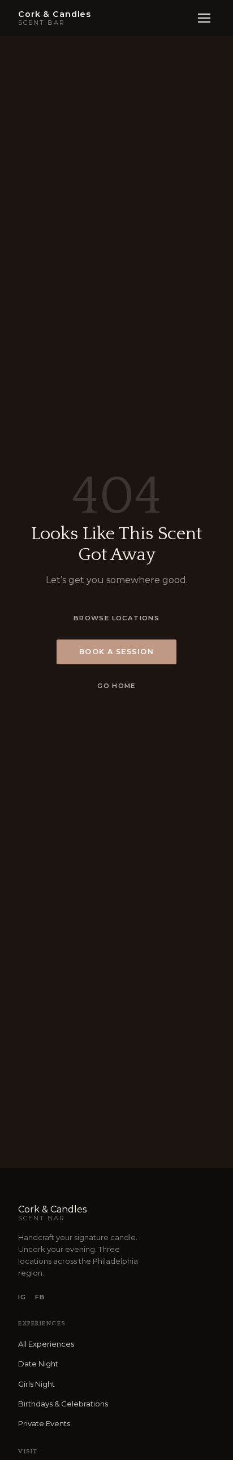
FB (40, 1297)
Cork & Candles (52, 1213)
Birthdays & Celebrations (63, 1403)
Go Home (116, 686)
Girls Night (36, 1383)
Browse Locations (116, 618)
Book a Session (116, 651)
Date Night (38, 1363)
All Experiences (46, 1343)
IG (22, 1297)
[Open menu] (204, 18)
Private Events (44, 1423)
